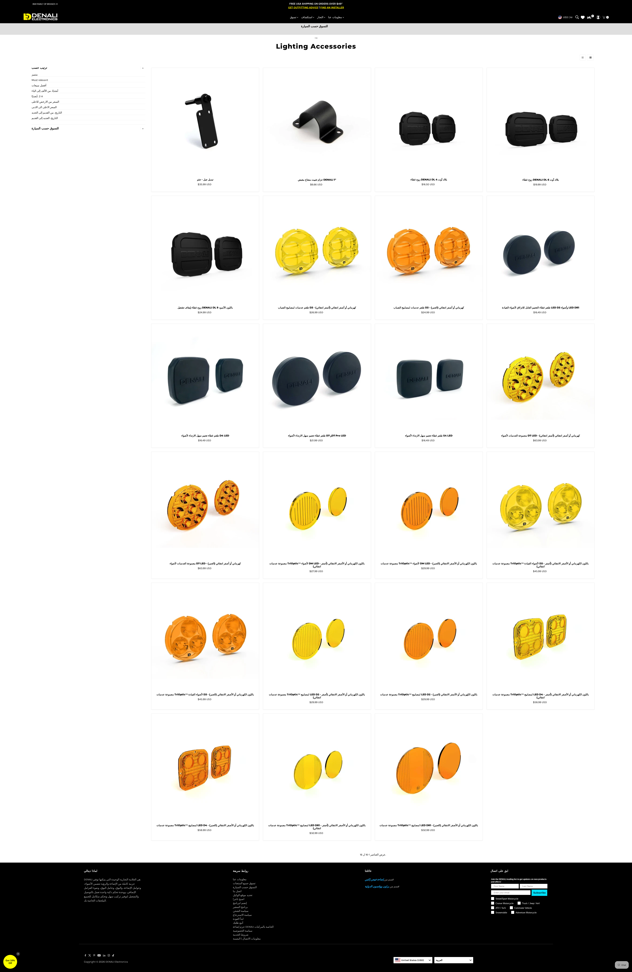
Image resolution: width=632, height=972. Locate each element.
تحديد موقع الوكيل (242, 895)
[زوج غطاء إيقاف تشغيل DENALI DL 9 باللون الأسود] (205, 250)
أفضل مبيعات (39, 85)
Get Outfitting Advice (303, 7)
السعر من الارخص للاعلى (45, 101)
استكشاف (306, 17)
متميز (35, 74)
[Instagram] (109, 955)
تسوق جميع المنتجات (244, 883)
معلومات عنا (335, 17)
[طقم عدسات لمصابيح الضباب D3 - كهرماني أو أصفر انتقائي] (317, 250)
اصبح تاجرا (238, 899)
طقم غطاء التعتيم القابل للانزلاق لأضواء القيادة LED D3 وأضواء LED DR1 (540, 307)
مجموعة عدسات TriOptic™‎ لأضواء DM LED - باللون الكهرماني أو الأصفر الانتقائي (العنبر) (429, 563)
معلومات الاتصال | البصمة (247, 938)
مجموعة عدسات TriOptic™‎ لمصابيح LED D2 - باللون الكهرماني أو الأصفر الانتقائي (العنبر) (428, 694)
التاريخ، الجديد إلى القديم (45, 118)
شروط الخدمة (240, 934)
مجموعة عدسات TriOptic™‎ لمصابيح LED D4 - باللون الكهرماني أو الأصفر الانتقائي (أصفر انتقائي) (540, 696)
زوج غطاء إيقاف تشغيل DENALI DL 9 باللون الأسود (205, 307)
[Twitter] (89, 955)
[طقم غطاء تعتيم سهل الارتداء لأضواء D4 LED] (205, 377)
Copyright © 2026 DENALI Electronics (106, 961)
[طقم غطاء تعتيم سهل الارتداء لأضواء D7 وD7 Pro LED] (317, 377)
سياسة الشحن (240, 911)
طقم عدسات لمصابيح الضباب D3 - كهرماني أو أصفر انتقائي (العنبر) (429, 307)
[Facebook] (85, 955)
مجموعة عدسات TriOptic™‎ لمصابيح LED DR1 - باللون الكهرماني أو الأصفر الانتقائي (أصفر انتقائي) (317, 827)
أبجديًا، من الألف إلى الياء (45, 90)
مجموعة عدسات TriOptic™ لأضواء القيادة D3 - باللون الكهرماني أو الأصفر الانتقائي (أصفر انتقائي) (540, 565)
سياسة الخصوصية (242, 930)
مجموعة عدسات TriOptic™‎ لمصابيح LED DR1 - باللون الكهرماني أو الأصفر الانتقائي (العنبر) (429, 825)
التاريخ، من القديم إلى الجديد (47, 112)
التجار (320, 17)
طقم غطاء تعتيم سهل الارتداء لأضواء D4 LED (205, 435)
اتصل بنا (237, 891)
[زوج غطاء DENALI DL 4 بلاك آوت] (429, 121)
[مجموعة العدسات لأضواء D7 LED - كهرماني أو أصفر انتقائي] (540, 377)
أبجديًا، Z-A (37, 96)
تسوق (293, 17)
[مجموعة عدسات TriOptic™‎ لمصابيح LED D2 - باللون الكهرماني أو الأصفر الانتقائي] (317, 636)
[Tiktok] (113, 955)
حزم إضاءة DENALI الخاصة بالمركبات (253, 926)
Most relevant (40, 80)
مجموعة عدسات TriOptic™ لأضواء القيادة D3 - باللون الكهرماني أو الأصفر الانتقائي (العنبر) (205, 694)
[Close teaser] (18, 954)
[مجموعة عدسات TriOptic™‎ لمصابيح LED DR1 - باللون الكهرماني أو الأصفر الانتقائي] (317, 767)
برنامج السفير (240, 907)
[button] (10, 962)
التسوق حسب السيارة (245, 887)
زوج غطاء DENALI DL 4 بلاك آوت (428, 179)
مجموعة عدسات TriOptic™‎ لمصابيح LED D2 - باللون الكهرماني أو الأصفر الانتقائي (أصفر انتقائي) (317, 696)
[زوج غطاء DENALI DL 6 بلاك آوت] (540, 121)
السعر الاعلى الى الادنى (44, 107)
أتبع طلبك (238, 922)
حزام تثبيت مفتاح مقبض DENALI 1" (317, 179)
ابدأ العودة (238, 918)
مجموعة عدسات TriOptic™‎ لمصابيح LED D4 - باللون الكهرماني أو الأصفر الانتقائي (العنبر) (205, 825)
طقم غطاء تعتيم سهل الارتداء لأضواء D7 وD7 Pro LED (317, 435)
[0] (589, 17)
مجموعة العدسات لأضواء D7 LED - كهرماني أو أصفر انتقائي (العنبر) (205, 563)
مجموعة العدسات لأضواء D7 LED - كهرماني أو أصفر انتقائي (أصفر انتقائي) (540, 435)
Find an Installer (332, 7)
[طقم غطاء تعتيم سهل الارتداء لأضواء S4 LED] (429, 377)
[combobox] (413, 960)
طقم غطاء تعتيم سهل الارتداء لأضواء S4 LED (428, 435)
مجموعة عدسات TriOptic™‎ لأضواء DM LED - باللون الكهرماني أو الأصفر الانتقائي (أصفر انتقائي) (317, 565)
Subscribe (539, 892)
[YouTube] (99, 955)
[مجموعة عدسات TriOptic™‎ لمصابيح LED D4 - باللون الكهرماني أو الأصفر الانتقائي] (540, 636)
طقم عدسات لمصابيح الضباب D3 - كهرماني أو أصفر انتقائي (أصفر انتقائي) (317, 307)
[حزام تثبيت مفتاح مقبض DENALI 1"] (317, 121)
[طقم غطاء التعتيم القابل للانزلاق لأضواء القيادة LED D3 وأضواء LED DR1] (540, 250)
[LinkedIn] (104, 955)
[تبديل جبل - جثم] (205, 121)
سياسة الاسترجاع (242, 914)
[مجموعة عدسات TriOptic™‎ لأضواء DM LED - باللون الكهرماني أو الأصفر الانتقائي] (317, 505)
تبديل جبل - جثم (205, 179)
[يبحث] (577, 17)
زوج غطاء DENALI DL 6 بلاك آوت (540, 179)
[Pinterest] (94, 955)
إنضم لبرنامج (240, 903)
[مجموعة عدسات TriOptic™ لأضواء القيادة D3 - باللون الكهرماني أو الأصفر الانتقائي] (540, 505)
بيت (316, 38)
